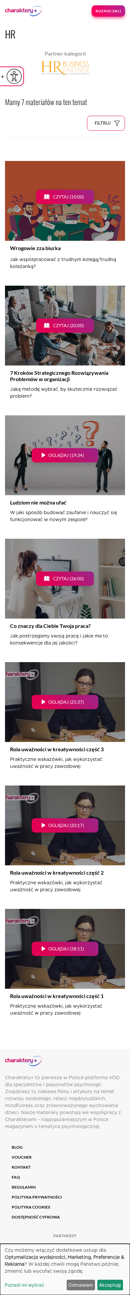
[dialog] (65, 1269)
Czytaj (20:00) (68, 325)
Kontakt (21, 1167)
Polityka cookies (31, 1207)
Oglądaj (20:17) (66, 825)
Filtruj (103, 123)
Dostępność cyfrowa (36, 1217)
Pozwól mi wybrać (24, 1285)
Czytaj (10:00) (68, 196)
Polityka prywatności (37, 1197)
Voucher (22, 1157)
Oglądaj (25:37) (66, 701)
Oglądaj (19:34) (66, 455)
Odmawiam (80, 1285)
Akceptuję (110, 1285)
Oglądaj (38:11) (66, 948)
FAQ (16, 1177)
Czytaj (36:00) (68, 578)
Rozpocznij (108, 11)
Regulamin (24, 1187)
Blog (17, 1147)
